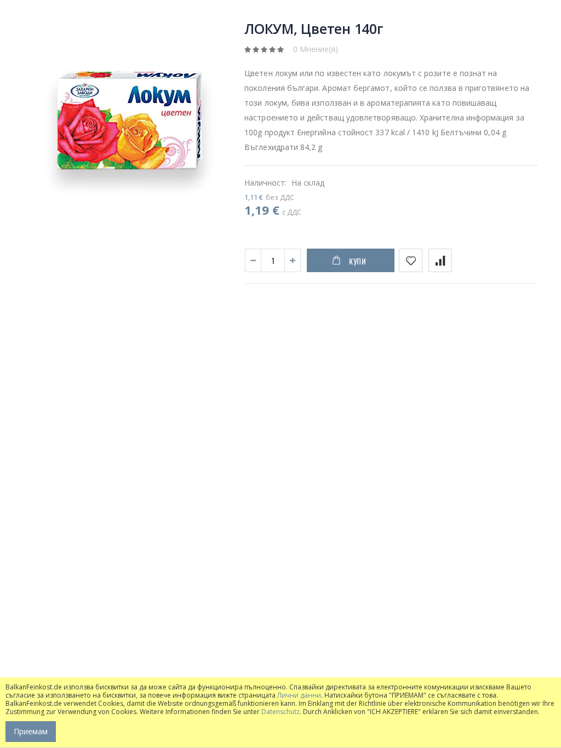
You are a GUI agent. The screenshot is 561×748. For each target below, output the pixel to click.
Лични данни (299, 695)
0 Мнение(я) (315, 49)
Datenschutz (280, 711)
